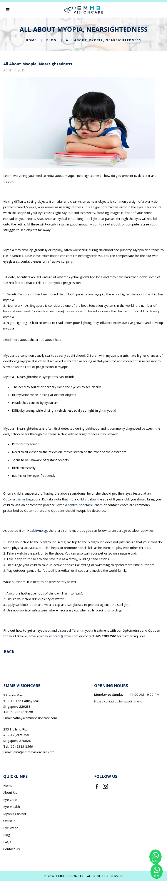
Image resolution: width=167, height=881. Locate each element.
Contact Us (11, 849)
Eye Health (11, 806)
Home (31, 40)
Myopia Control (14, 813)
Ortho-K (9, 820)
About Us (10, 792)
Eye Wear (10, 828)
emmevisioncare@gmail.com (57, 636)
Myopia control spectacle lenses (79, 505)
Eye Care (10, 799)
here (23, 636)
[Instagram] (105, 786)
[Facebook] (97, 786)
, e (28, 636)
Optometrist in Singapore (21, 499)
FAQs (7, 842)
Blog (51, 40)
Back (9, 651)
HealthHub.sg (37, 530)
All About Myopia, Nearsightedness (103, 40)
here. (58, 339)
